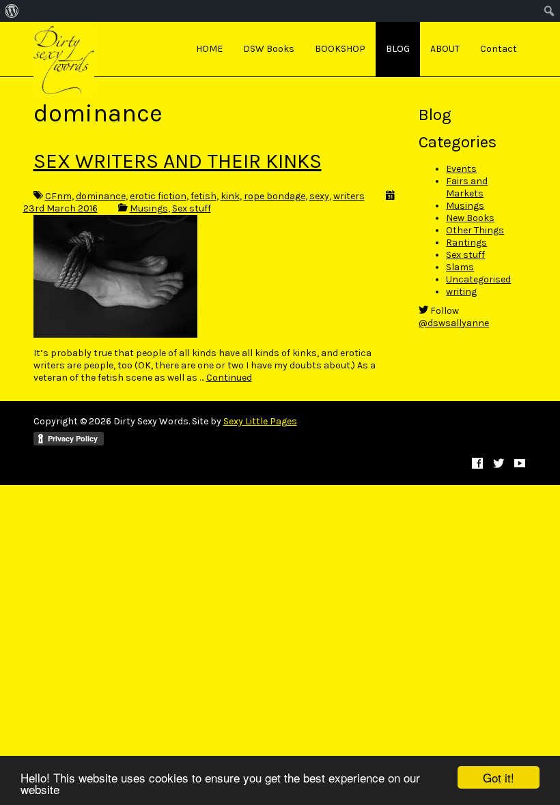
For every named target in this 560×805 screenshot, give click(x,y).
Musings (149, 208)
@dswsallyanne (454, 323)
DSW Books (268, 49)
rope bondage (274, 196)
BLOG (398, 49)
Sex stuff (191, 208)
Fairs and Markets (467, 187)
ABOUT (445, 49)
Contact (498, 49)
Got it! (498, 777)
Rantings (466, 242)
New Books (470, 218)
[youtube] (519, 464)
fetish (203, 196)
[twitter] (498, 464)
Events (461, 169)
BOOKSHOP (340, 49)
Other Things (475, 230)
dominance (101, 196)
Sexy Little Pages (260, 421)
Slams (460, 267)
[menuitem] (12, 11)
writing (461, 291)
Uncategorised (478, 279)
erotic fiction (158, 196)
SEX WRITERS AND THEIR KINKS (177, 161)
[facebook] (477, 464)
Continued (229, 377)
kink (230, 196)
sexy (319, 196)
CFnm (58, 196)
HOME (209, 49)
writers (349, 196)
